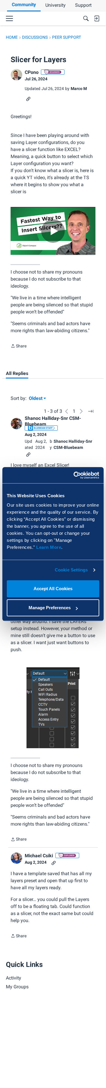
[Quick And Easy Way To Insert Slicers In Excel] (53, 231)
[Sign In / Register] (96, 18)
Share (18, 346)
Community (24, 4)
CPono (32, 72)
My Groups (17, 986)
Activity (13, 978)
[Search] (86, 18)
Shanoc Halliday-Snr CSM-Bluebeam (53, 421)
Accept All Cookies (53, 588)
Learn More (48, 547)
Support (83, 5)
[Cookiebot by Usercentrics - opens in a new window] (74, 475)
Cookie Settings (71, 569)
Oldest (36, 399)
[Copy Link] (28, 98)
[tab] (17, 373)
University (55, 5)
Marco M (79, 88)
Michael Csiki (39, 855)
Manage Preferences (50, 607)
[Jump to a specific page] (90, 411)
